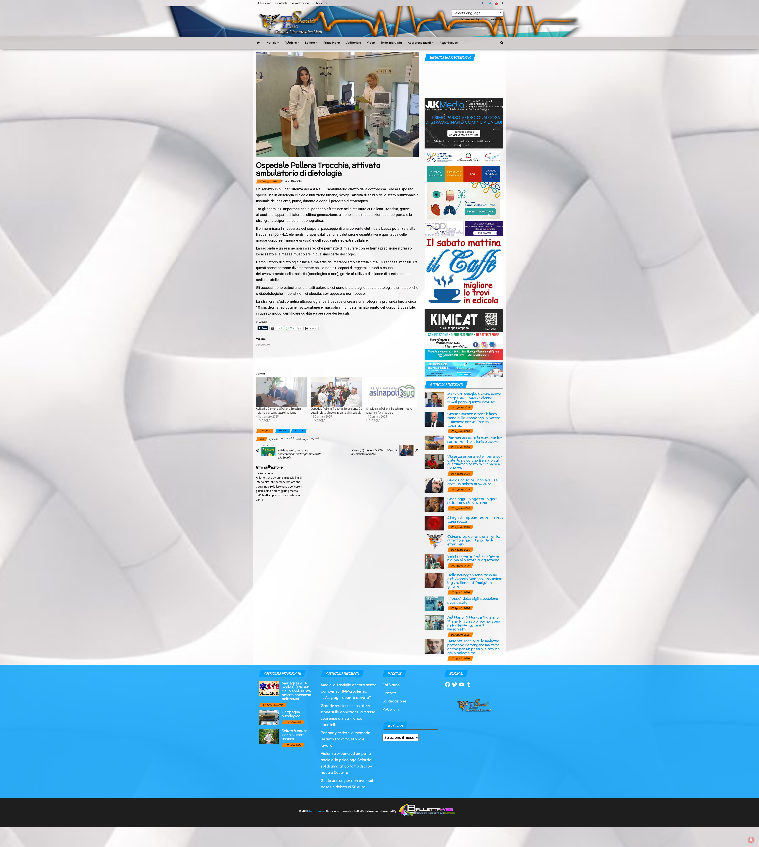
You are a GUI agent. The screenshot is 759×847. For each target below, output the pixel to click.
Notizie (272, 42)
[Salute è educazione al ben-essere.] (269, 735)
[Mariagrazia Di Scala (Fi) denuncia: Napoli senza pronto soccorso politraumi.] (269, 688)
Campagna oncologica (291, 713)
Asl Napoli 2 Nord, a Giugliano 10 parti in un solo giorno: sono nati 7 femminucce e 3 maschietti (473, 623)
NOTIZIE (299, 430)
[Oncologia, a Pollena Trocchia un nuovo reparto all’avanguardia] (391, 392)
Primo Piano (331, 42)
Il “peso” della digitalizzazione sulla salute (472, 600)
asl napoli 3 (287, 438)
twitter (489, 3)
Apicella (273, 439)
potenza (398, 228)
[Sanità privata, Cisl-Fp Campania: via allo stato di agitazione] (434, 561)
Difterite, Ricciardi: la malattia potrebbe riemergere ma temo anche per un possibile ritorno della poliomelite (473, 646)
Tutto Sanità (316, 811)
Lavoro (310, 42)
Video (371, 42)
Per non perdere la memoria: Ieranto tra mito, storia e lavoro (474, 439)
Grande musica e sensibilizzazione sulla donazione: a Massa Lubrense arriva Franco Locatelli (473, 419)
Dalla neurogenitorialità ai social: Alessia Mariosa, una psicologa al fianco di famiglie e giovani (475, 580)
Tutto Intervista (391, 42)
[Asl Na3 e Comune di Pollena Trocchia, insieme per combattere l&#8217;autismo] (281, 392)
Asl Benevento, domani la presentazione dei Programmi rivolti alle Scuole (299, 454)
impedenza (291, 228)
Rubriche (291, 42)
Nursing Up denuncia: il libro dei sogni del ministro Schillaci (373, 452)
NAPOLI (283, 430)
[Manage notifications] (751, 840)
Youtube (496, 3)
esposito (316, 438)
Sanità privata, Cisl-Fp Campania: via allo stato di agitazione (474, 558)
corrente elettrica (363, 228)
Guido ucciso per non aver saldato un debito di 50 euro (473, 481)
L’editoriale (353, 42)
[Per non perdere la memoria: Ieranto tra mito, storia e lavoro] (434, 442)
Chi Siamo (391, 685)
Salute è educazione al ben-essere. (295, 734)
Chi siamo (264, 3)
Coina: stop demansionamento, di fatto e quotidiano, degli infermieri (473, 540)
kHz (282, 234)
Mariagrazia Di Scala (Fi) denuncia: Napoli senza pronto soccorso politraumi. (296, 691)
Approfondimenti (419, 42)
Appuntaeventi (449, 42)
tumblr (503, 3)
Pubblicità (320, 3)
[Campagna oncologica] (269, 717)
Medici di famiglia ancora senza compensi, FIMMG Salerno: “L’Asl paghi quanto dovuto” (474, 397)
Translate (495, 19)
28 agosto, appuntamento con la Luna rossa (475, 519)
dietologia (302, 439)
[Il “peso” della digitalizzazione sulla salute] (434, 603)
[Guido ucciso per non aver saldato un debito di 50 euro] (434, 485)
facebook (483, 3)
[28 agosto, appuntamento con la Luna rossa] (434, 522)
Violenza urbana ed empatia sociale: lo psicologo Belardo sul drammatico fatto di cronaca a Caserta (474, 462)
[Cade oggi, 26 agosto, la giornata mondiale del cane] (434, 504)
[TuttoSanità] (258, 43)
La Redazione (300, 3)
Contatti (281, 3)
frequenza (264, 234)
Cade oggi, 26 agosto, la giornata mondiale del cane (472, 500)
